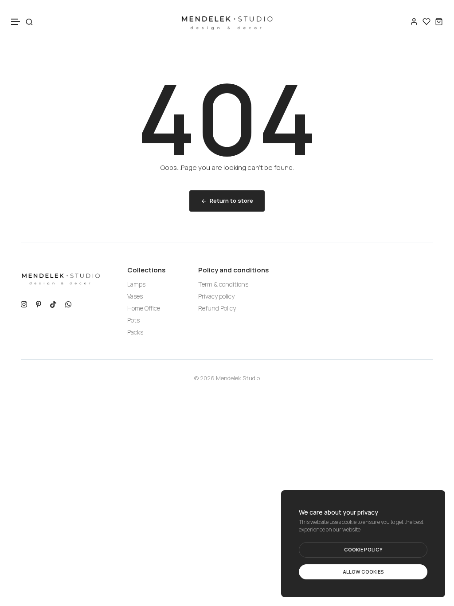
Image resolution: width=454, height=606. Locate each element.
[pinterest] (38, 303)
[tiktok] (53, 303)
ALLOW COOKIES (363, 571)
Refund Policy (217, 308)
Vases (135, 296)
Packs (135, 332)
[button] (16, 22)
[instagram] (24, 303)
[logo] (227, 21)
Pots (133, 320)
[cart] (439, 21)
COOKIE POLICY (363, 549)
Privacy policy (216, 296)
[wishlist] (427, 21)
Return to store (231, 201)
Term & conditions (223, 284)
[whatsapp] (68, 303)
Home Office (143, 308)
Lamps (136, 284)
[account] (414, 21)
